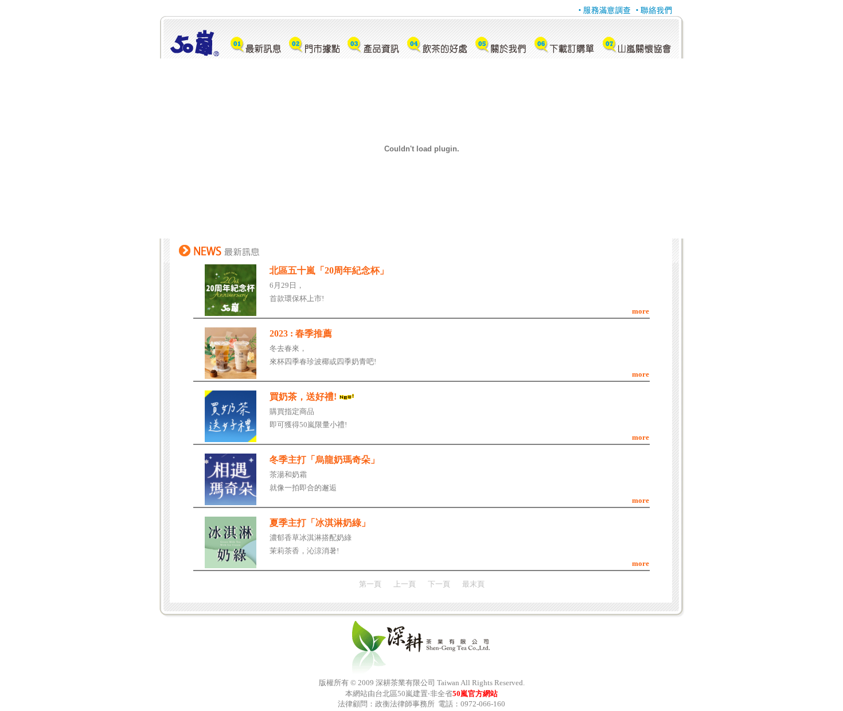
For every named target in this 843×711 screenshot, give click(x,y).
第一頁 (370, 584)
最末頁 (473, 584)
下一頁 (439, 584)
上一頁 (404, 584)
